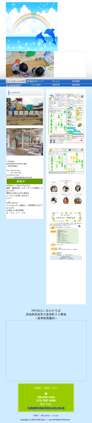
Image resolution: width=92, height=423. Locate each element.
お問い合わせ (45, 415)
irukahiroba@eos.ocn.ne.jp (23, 177)
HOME (35, 415)
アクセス (55, 415)
